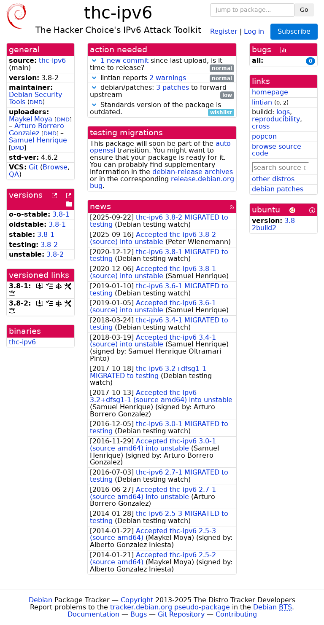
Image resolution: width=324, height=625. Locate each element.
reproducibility (276, 119)
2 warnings (167, 78)
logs (283, 112)
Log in (254, 31)
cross (261, 126)
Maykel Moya (30, 119)
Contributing (236, 614)
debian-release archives (192, 172)
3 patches (172, 87)
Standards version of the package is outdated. (161, 109)
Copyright (137, 600)
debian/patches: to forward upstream (161, 91)
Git (33, 167)
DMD (36, 102)
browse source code (276, 150)
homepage (270, 92)
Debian (40, 600)
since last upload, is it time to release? (161, 64)
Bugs (138, 614)
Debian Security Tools (35, 98)
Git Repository (181, 614)
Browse (55, 167)
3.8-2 (49, 245)
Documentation (93, 614)
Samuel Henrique (38, 140)
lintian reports (165, 78)
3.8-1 (61, 214)
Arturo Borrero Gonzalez (36, 129)
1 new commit (124, 60)
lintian (262, 102)
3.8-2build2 (274, 224)
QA (14, 174)
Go (304, 9)
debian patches (277, 189)
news (100, 206)
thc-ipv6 (52, 60)
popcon (264, 136)
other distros (273, 179)
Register (224, 31)
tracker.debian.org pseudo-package (170, 607)
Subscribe (294, 31)
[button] (94, 60)
